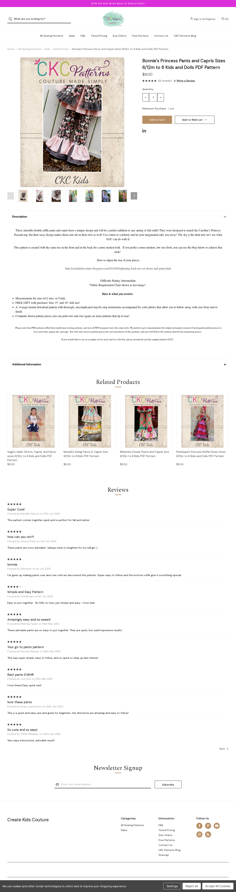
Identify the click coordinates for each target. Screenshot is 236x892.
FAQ (83, 35)
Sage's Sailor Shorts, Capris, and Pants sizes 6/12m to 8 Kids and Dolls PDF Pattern (31, 456)
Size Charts (119, 35)
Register (211, 19)
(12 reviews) (165, 80)
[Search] (11, 19)
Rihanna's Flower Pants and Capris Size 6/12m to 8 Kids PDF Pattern (144, 454)
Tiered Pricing (99, 35)
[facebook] (199, 825)
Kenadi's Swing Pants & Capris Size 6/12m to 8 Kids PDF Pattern (86, 454)
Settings (172, 886)
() (226, 19)
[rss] (208, 834)
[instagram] (199, 834)
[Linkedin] (144, 130)
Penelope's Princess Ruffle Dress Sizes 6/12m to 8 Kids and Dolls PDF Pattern (200, 454)
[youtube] (216, 825)
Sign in (198, 19)
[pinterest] (208, 825)
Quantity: (148, 89)
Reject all (191, 886)
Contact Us (161, 35)
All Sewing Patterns (51, 35)
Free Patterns (140, 35)
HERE (170, 339)
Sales (72, 35)
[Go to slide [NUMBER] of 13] (10, 196)
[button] (118, 216)
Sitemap (164, 855)
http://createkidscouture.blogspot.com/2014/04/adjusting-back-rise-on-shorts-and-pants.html (118, 268)
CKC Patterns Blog (185, 35)
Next (222, 748)
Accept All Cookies (217, 886)
